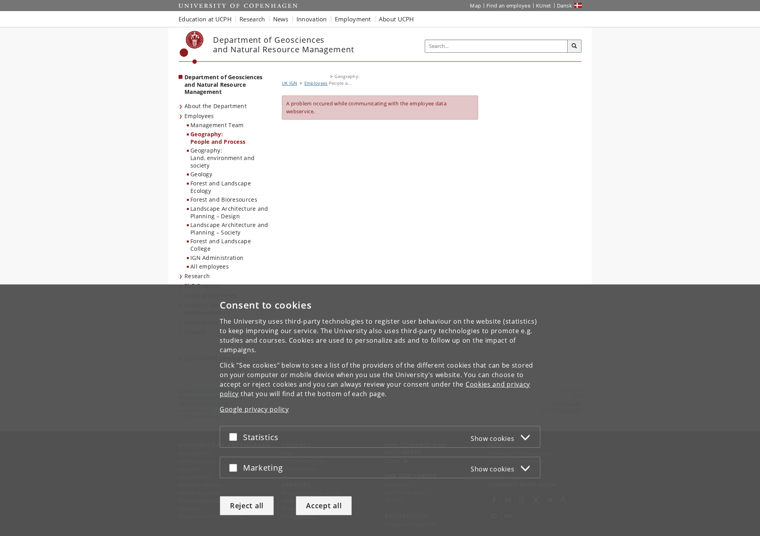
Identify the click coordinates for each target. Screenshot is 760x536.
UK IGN (289, 83)
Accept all (324, 505)
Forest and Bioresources (223, 199)
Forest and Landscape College (220, 244)
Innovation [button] (311, 19)
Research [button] (252, 19)
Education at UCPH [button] (205, 19)
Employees (199, 116)
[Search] (574, 46)
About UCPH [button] (396, 19)
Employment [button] (353, 19)
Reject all (247, 505)
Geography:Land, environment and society (222, 158)
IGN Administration (216, 257)
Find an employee (508, 5)
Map (475, 5)
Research (197, 276)
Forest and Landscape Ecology (220, 187)
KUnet (543, 5)
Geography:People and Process (217, 137)
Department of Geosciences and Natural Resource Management (223, 84)
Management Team (217, 125)
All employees (209, 266)
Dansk (564, 5)
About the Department (215, 106)
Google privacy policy (254, 409)
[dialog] (380, 410)
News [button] (281, 19)
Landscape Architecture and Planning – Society (229, 228)
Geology (201, 174)
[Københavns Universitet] (192, 47)
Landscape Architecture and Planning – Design (229, 212)
